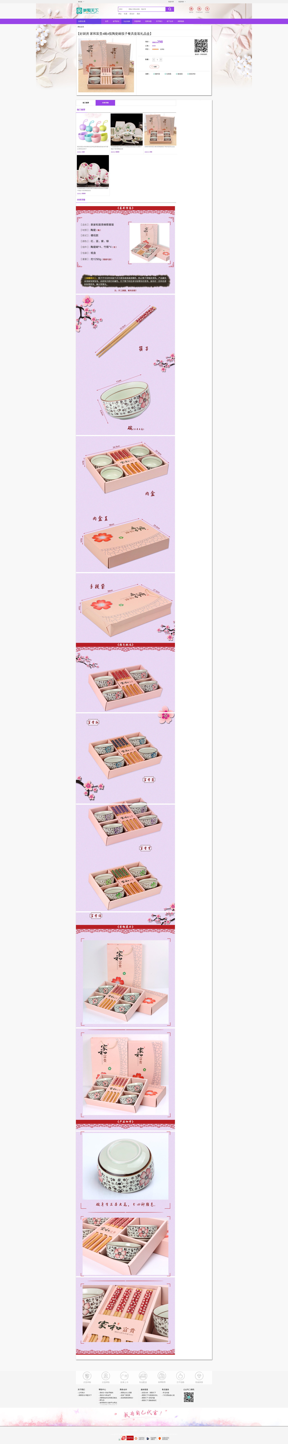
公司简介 (82, 1393)
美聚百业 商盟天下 (85, 1395)
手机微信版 (153, 1430)
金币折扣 (116, 21)
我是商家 (181, 1)
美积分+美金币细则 (106, 1393)
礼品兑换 (127, 21)
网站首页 (81, 27)
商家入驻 (143, 1430)
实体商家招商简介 (127, 1398)
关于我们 (159, 21)
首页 (106, 21)
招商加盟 (148, 21)
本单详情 (105, 103)
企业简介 (125, 1430)
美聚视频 (181, 21)
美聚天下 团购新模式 (149, 1400)
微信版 (80, 1)
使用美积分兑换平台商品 (108, 1403)
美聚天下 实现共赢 (148, 1398)
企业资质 (134, 1430)
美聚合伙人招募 (126, 1393)
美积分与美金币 (105, 1395)
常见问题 (166, 1393)
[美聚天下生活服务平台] (87, 13)
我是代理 (171, 1)
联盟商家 (137, 21)
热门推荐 (86, 103)
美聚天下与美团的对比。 (150, 1395)
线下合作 (170, 21)
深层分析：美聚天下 (149, 1393)
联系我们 (162, 1430)
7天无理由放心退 (169, 1395)
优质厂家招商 (125, 1395)
